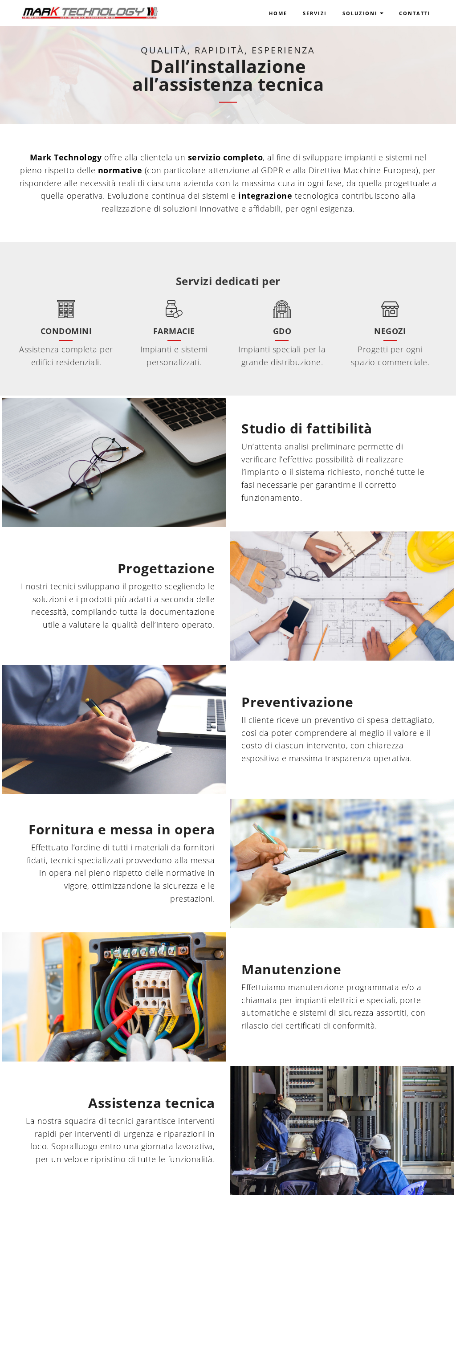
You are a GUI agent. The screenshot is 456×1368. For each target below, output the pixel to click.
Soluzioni (360, 13)
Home (278, 13)
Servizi (315, 13)
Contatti (415, 13)
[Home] (90, 9)
